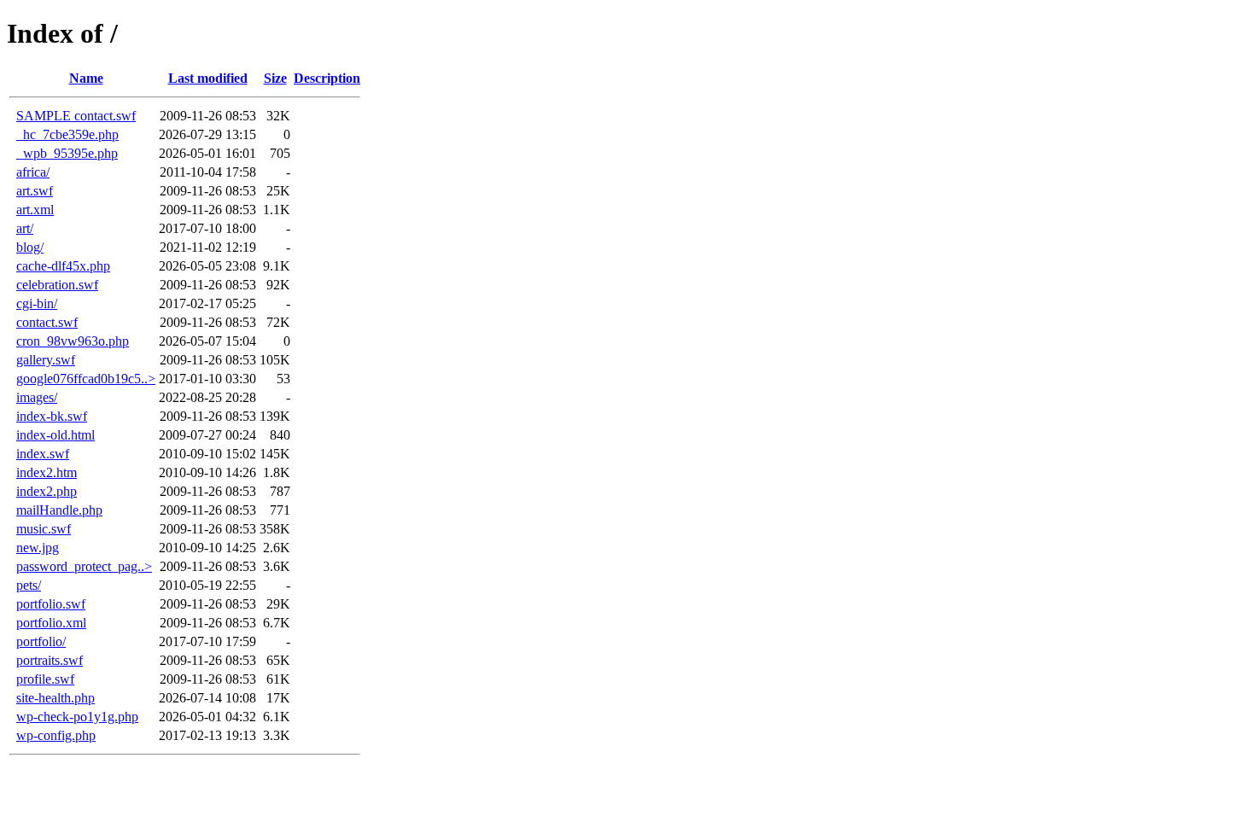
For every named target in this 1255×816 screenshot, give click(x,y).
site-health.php (55, 698)
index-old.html (55, 435)
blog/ (30, 247)
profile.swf (45, 679)
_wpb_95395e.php (67, 153)
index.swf (42, 453)
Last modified (208, 78)
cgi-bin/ (36, 303)
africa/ (33, 172)
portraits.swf (49, 660)
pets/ (28, 585)
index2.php (46, 491)
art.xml (35, 209)
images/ (36, 397)
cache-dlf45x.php (63, 266)
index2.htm (46, 472)
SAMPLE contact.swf (76, 115)
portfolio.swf (50, 604)
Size (275, 78)
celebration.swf (57, 284)
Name (86, 78)
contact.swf (47, 322)
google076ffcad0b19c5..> (85, 378)
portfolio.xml (51, 622)
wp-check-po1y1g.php (77, 716)
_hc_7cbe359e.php (67, 134)
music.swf (43, 529)
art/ (24, 228)
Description (327, 78)
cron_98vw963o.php (72, 341)
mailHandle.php (59, 510)
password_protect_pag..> (84, 566)
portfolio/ (41, 641)
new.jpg (37, 547)
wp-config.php (56, 735)
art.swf (34, 191)
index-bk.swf (51, 416)
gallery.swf (45, 360)
